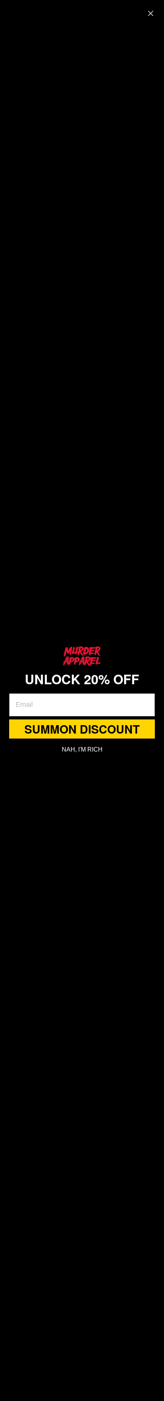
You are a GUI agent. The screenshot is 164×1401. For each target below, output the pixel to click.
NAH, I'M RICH (82, 749)
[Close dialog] (150, 13)
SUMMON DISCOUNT (82, 729)
